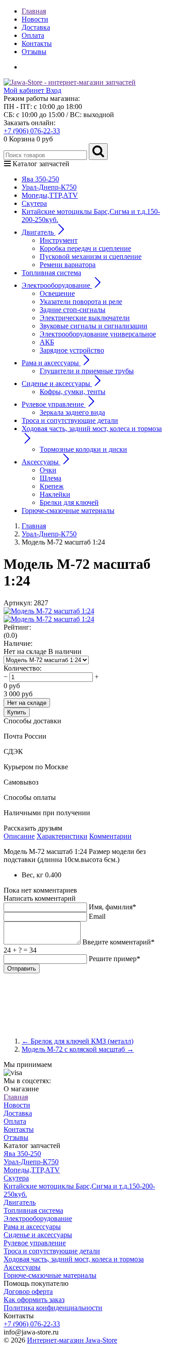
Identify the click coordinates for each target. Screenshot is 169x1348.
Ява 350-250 (40, 179)
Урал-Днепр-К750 (49, 187)
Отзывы (34, 51)
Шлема (50, 478)
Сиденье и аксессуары (38, 1235)
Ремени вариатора (68, 264)
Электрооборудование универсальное (98, 334)
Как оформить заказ (34, 1299)
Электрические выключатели (85, 318)
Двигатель (20, 1202)
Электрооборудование (38, 1218)
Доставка (36, 27)
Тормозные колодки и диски (83, 449)
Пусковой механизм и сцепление (91, 256)
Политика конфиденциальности (53, 1308)
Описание (19, 836)
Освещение (57, 293)
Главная (34, 11)
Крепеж (52, 486)
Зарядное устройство (72, 350)
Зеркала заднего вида (72, 412)
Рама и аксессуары (32, 1226)
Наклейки (55, 494)
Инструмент (59, 240)
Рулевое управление (35, 1243)
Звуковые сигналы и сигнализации (93, 326)
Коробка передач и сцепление (85, 248)
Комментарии (110, 836)
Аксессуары (22, 1267)
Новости (35, 19)
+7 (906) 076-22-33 (32, 131)
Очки (48, 470)
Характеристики (62, 836)
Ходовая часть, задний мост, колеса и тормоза (74, 1259)
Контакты (37, 43)
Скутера (34, 203)
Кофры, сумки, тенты (72, 391)
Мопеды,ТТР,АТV (50, 195)
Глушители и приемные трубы (87, 371)
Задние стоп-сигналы (72, 309)
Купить (16, 712)
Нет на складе (26, 702)
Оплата (33, 35)
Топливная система (51, 273)
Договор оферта (28, 1291)
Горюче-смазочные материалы (68, 510)
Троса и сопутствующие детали (70, 420)
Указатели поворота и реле (81, 301)
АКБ (47, 342)
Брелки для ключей (69, 502)
